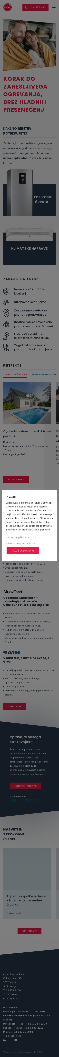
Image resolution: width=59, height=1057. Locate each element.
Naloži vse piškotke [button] (23, 550)
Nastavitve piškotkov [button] (17, 537)
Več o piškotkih (41, 529)
